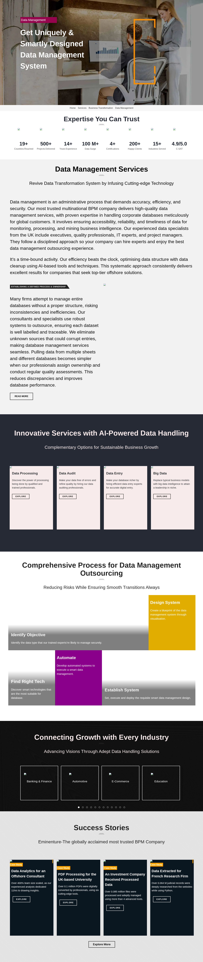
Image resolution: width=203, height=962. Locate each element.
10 (116, 807)
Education (161, 781)
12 (124, 807)
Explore (20, 496)
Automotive (79, 781)
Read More (21, 396)
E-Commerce (120, 781)
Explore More (102, 944)
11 (120, 807)
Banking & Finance (39, 781)
